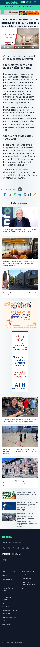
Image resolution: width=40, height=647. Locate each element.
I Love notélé (6, 624)
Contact (5, 575)
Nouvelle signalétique (29, 589)
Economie (33, 6)
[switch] (22, 2)
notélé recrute (7, 580)
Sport (11, 6)
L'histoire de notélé (8, 571)
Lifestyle (25, 6)
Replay (6, 6)
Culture (18, 6)
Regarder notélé (8, 584)
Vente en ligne (27, 578)
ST (20, 189)
